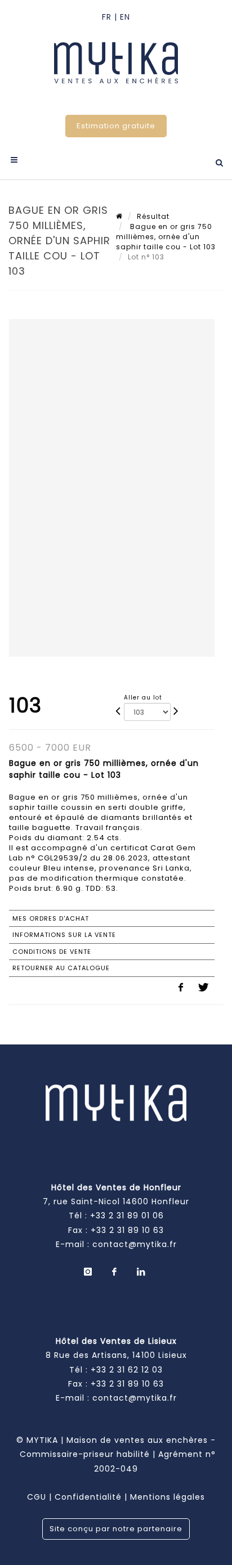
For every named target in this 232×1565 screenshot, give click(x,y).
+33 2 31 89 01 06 (127, 1215)
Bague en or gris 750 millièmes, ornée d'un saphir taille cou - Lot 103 (166, 237)
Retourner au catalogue (61, 967)
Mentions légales (167, 1497)
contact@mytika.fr (134, 1244)
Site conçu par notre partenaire (116, 1528)
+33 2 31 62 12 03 (127, 1369)
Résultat (153, 216)
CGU (36, 1497)
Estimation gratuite (116, 125)
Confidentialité (88, 1497)
